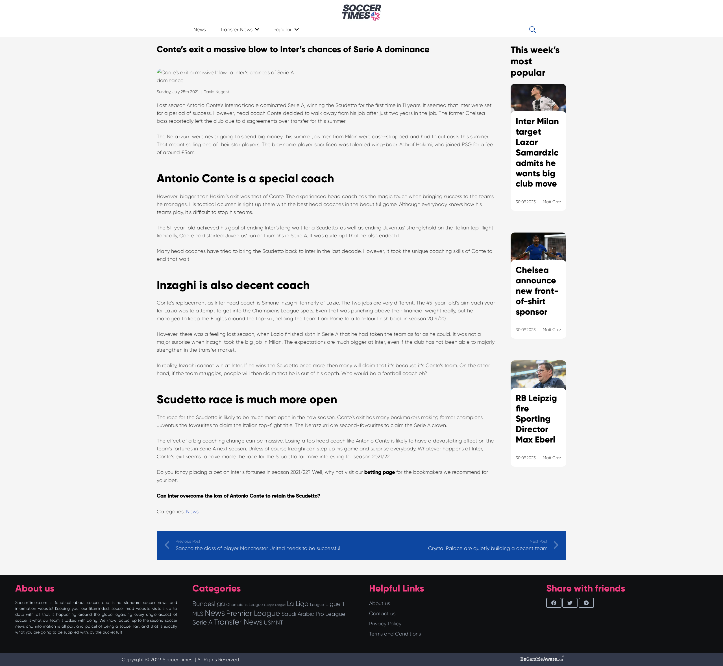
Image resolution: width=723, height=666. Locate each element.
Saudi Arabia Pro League (313, 614)
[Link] (362, 12)
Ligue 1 (334, 603)
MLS (197, 613)
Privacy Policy (385, 623)
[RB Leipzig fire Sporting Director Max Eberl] (538, 420)
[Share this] (553, 603)
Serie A (202, 622)
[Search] (532, 30)
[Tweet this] (570, 603)
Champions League (244, 604)
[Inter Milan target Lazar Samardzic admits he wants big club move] (538, 154)
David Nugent (216, 91)
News (192, 511)
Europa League (275, 605)
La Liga (298, 603)
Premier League (253, 613)
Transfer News (238, 621)
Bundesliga (208, 603)
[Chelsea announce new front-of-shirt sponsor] (538, 293)
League (317, 605)
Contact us (382, 613)
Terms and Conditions (395, 634)
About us (379, 603)
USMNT (273, 622)
